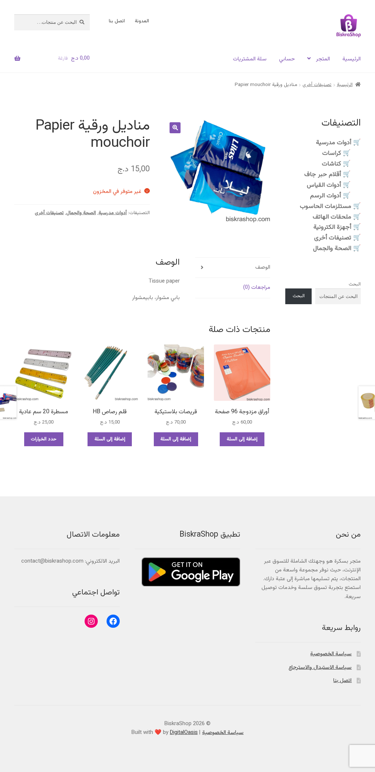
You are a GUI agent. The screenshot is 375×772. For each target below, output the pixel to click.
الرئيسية (351, 59)
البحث (355, 284)
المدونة (142, 21)
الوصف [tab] (262, 267)
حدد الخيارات (43, 439)
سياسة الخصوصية (331, 654)
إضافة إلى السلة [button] (242, 439)
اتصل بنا (117, 21)
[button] (175, 127)
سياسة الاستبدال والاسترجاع (320, 667)
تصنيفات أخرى (316, 85)
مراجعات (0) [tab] (256, 287)
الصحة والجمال (81, 213)
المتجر (323, 59)
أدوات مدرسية (113, 213)
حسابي (287, 59)
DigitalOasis (184, 732)
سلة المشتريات (250, 59)
